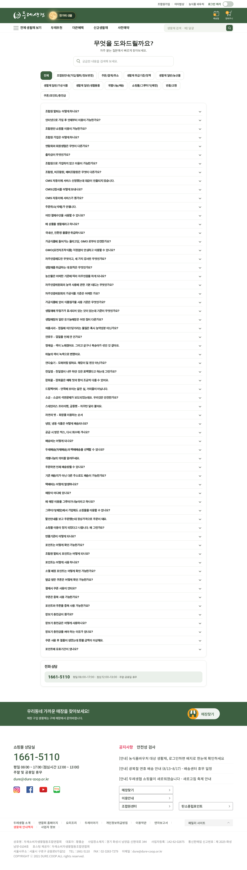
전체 (46, 75)
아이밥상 (179, 4)
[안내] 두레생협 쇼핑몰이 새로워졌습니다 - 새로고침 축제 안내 (165, 778)
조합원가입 (164, 4)
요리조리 (71, 823)
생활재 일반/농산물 (170, 75)
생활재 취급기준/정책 (139, 75)
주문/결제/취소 (110, 75)
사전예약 (123, 28)
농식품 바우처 (196, 4)
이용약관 (141, 823)
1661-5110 (59, 677)
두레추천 (56, 28)
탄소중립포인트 (192, 806)
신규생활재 (101, 28)
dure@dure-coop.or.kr (31, 778)
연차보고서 (161, 823)
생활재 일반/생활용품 (88, 85)
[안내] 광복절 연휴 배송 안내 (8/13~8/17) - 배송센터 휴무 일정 (165, 768)
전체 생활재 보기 (30, 28)
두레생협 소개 (22, 823)
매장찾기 (128, 790)
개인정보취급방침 (117, 823)
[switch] (228, 4)
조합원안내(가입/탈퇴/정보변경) (75, 75)
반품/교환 (171, 85)
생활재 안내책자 (23, 827)
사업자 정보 (48, 827)
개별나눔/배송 (116, 85)
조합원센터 (129, 806)
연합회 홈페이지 (48, 823)
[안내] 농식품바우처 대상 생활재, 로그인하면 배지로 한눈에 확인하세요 (171, 758)
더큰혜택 (78, 28)
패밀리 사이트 (196, 823)
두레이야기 (91, 823)
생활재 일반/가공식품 (56, 85)
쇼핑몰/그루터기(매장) (145, 85)
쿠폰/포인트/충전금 (55, 95)
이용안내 (128, 798)
